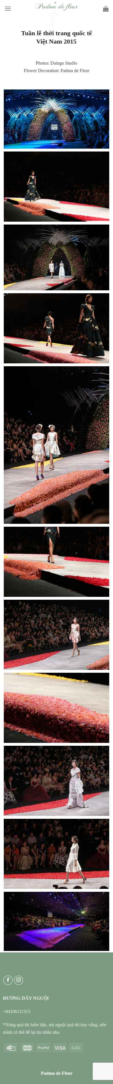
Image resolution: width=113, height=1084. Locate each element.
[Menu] (7, 8)
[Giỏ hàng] (106, 8)
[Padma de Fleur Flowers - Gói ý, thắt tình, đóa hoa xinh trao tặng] (56, 18)
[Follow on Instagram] (18, 980)
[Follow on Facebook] (8, 980)
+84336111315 (16, 1011)
